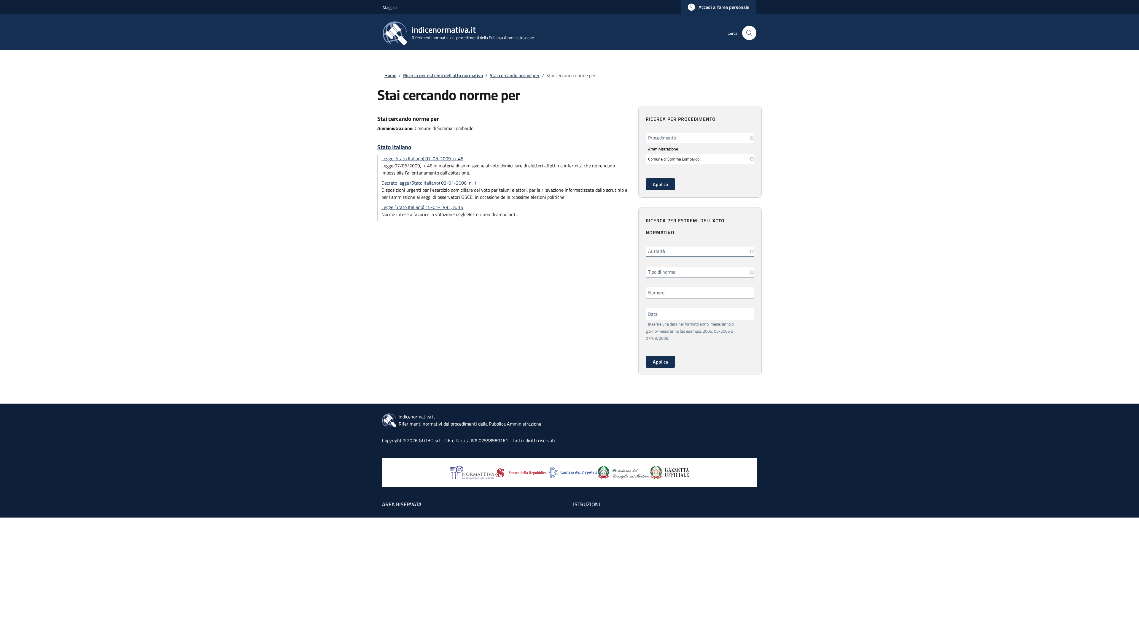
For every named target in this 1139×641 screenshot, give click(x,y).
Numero (656, 292)
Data (653, 314)
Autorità (656, 251)
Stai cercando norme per (515, 75)
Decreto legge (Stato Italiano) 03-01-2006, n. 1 (428, 182)
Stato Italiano (394, 147)
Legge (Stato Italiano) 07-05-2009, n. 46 (422, 158)
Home (390, 75)
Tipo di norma (661, 271)
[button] (718, 7)
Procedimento (662, 137)
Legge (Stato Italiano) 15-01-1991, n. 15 (422, 207)
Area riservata (401, 504)
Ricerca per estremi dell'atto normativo (443, 75)
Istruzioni (586, 504)
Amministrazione (663, 149)
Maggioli (390, 7)
